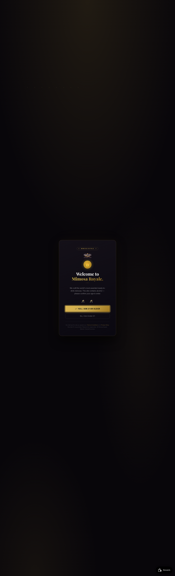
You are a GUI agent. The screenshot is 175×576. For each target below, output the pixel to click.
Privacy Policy (105, 325)
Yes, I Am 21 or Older (89, 309)
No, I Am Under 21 (87, 316)
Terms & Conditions (92, 325)
